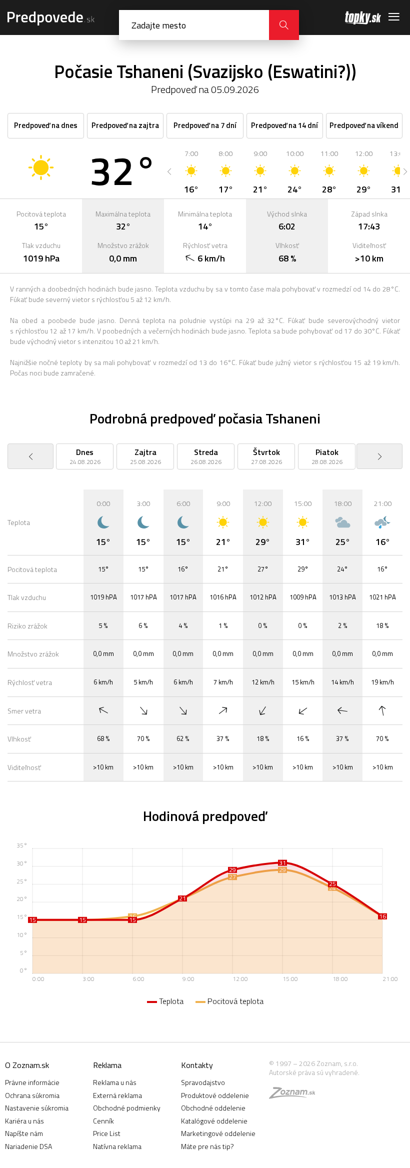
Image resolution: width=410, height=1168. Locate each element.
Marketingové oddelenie (218, 1133)
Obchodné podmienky (126, 1107)
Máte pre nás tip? (207, 1146)
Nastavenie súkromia (36, 1107)
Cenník (103, 1121)
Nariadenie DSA (28, 1146)
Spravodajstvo (203, 1082)
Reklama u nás (114, 1082)
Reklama (107, 1065)
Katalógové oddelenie (214, 1121)
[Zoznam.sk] (295, 1095)
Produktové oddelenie (215, 1095)
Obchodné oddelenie (213, 1107)
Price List (106, 1133)
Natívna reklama (117, 1146)
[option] (191, 171)
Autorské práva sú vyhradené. (314, 1072)
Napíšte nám (24, 1133)
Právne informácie (32, 1082)
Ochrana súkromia (32, 1095)
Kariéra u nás (24, 1121)
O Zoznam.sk (27, 1065)
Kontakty (197, 1065)
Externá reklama (117, 1095)
